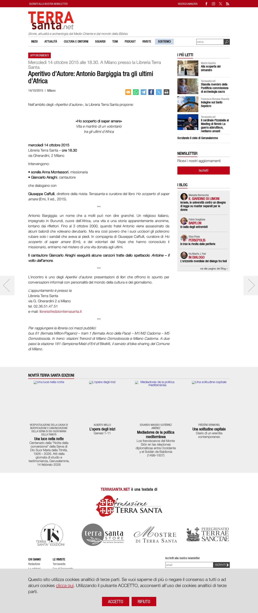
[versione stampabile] (166, 92)
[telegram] (143, 92)
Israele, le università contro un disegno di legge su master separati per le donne (203, 206)
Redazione (34, 564)
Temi (115, 41)
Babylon (195, 223)
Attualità (51, 41)
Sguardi (100, 41)
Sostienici (164, 41)
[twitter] (159, 92)
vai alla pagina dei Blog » (214, 269)
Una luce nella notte (49, 438)
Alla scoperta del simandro (211, 68)
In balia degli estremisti (194, 227)
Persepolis (197, 240)
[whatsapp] (136, 92)
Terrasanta (59, 564)
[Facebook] (207, 3)
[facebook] (151, 92)
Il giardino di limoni (204, 198)
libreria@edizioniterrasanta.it (61, 311)
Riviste (147, 41)
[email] (128, 92)
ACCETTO (115, 601)
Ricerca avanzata (188, 3)
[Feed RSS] (228, 3)
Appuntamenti (39, 55)
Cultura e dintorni (76, 41)
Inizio (34, 41)
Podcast (130, 41)
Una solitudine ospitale (209, 429)
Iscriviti (203, 170)
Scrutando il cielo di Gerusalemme (197, 138)
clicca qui (65, 586)
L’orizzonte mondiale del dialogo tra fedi (203, 261)
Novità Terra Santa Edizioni (51, 375)
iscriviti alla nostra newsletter (48, 3)
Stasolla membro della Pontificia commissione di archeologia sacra (214, 88)
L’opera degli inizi (102, 429)
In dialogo (197, 257)
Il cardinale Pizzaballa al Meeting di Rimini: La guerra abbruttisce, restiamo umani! (215, 125)
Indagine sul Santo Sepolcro (211, 104)
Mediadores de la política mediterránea (155, 434)
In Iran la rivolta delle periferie (197, 244)
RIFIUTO (144, 601)
